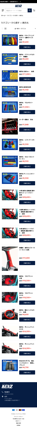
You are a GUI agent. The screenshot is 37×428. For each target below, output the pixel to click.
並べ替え (17, 28)
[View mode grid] (2, 28)
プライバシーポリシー (18, 416)
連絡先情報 (18, 423)
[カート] (34, 10)
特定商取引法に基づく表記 (18, 418)
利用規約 (18, 425)
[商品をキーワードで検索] (30, 10)
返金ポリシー (18, 421)
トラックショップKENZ (20, 414)
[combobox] (18, 10)
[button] (3, 10)
